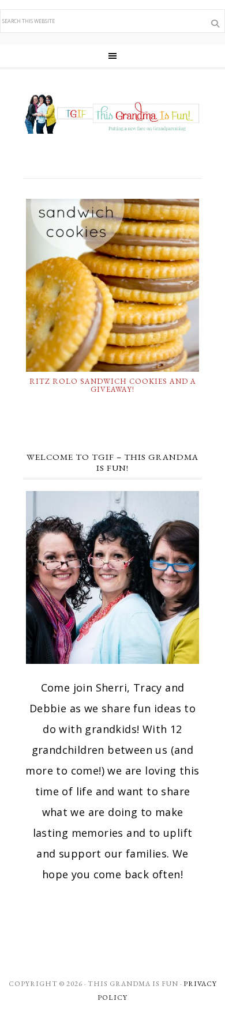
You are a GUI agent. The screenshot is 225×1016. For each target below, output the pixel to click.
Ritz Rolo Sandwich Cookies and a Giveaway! (112, 385)
